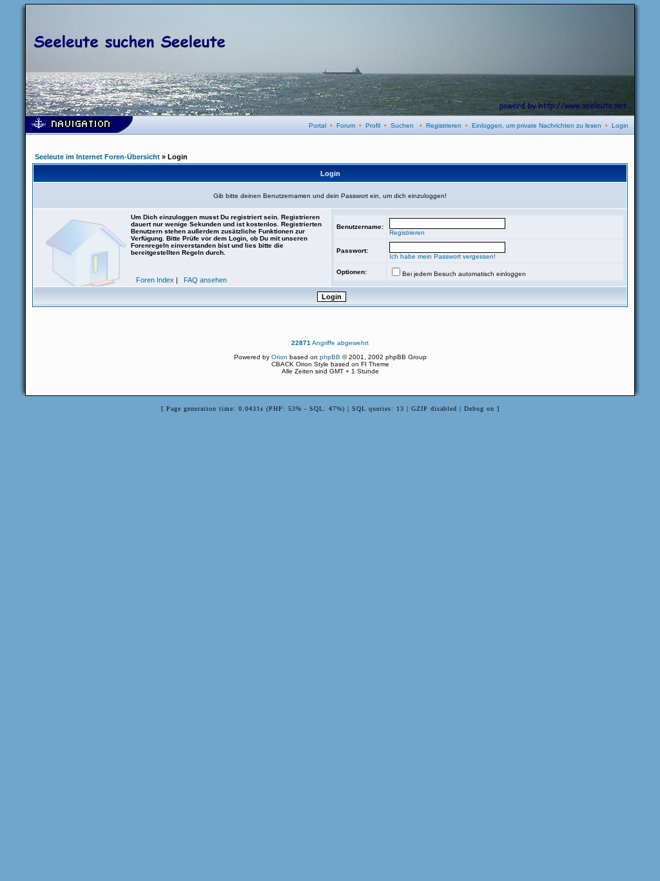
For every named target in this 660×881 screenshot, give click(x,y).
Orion (279, 357)
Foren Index (155, 280)
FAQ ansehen (205, 280)
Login (620, 125)
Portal (317, 125)
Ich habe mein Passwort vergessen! (442, 256)
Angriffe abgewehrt (330, 342)
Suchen (402, 125)
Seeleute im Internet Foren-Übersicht (97, 157)
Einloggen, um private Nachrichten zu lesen (536, 125)
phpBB (330, 357)
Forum (345, 125)
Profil (372, 125)
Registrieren (443, 125)
